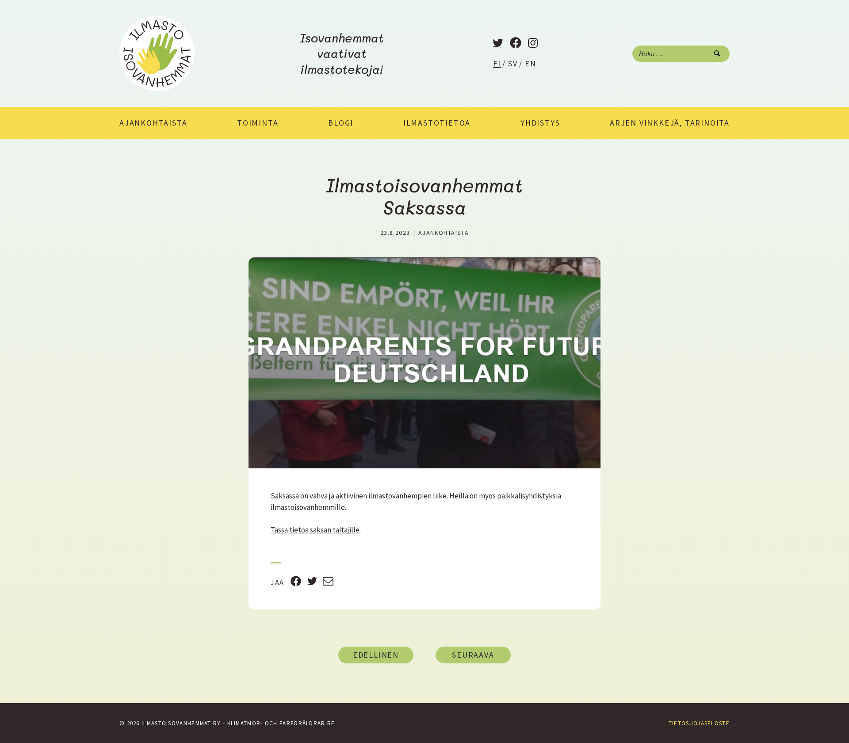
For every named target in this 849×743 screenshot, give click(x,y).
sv (513, 63)
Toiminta (257, 123)
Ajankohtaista (153, 123)
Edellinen (376, 655)
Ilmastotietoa (436, 123)
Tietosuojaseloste (699, 723)
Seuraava (473, 655)
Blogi (340, 123)
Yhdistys (540, 123)
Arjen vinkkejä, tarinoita (670, 123)
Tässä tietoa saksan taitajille (315, 530)
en (530, 63)
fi (497, 63)
